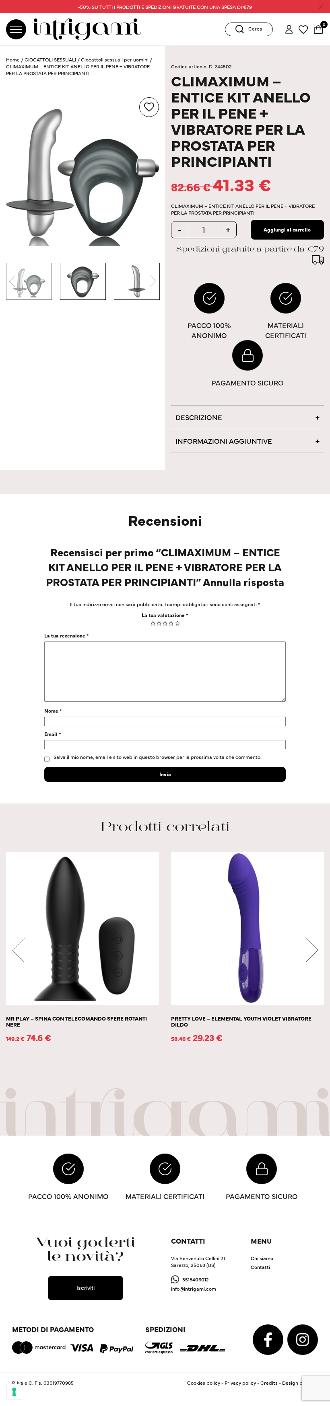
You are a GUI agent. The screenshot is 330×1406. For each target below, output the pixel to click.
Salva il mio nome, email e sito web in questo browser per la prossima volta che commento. (158, 756)
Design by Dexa (300, 1382)
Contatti (260, 1266)
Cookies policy (203, 1382)
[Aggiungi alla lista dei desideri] (149, 107)
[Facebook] (269, 1338)
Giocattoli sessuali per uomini (114, 59)
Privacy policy (240, 1382)
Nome (53, 710)
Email (52, 733)
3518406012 (195, 1279)
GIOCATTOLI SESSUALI (50, 59)
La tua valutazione (165, 614)
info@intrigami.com (193, 1288)
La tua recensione (66, 635)
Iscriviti (85, 1287)
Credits (269, 1382)
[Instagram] (302, 1338)
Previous (12, 281)
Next (153, 281)
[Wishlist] (303, 28)
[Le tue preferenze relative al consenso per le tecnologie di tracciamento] (14, 1392)
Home (13, 59)
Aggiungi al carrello (287, 229)
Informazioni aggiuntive (223, 441)
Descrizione (198, 417)
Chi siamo (262, 1257)
